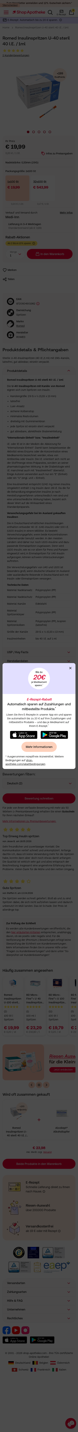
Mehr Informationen (39, 746)
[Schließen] (70, 668)
